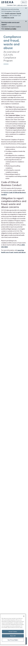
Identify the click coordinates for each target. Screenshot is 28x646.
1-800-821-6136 (22, 5)
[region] (13, 629)
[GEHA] (7, 2)
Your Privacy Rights (13, 640)
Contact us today (10, 29)
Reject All (13, 635)
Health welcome (10, 13)
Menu (23, 2)
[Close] (24, 616)
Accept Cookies (13, 631)
